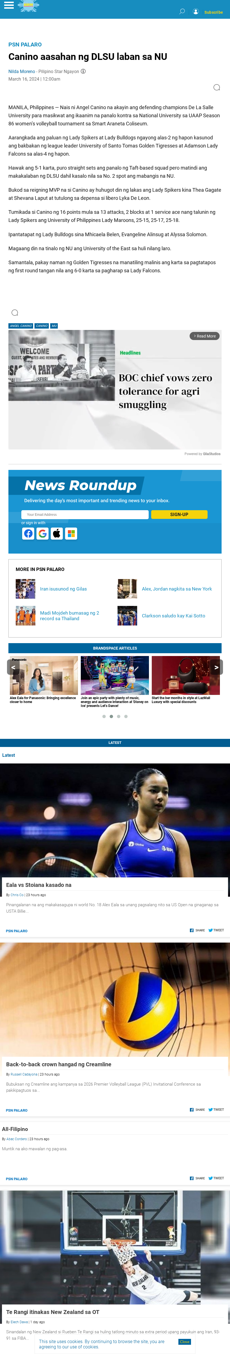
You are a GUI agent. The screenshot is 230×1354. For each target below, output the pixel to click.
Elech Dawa (19, 1322)
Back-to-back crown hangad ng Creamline (58, 1064)
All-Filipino (15, 1129)
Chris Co (17, 895)
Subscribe (213, 12)
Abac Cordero (16, 1139)
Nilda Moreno (21, 71)
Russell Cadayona (24, 1074)
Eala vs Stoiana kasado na (39, 885)
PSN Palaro (25, 44)
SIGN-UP (179, 514)
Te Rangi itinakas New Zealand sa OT (52, 1312)
